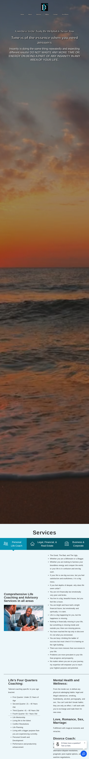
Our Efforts (65, 14)
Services (38, 14)
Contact (55, 14)
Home (22, 14)
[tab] (13, 544)
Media (47, 14)
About (30, 14)
